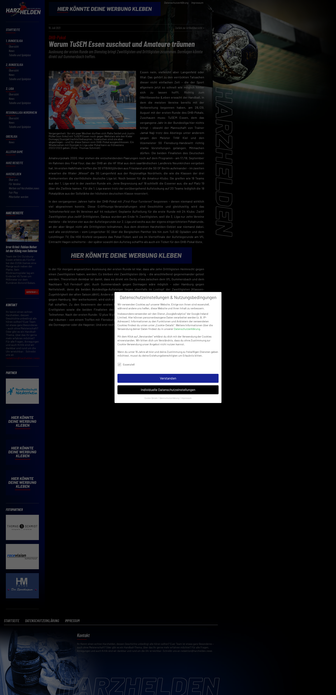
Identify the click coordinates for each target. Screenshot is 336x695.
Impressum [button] (186, 398)
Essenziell (129, 364)
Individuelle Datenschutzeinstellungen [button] (168, 389)
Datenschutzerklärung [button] (169, 398)
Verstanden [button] (168, 378)
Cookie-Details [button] (151, 398)
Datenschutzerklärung (187, 328)
